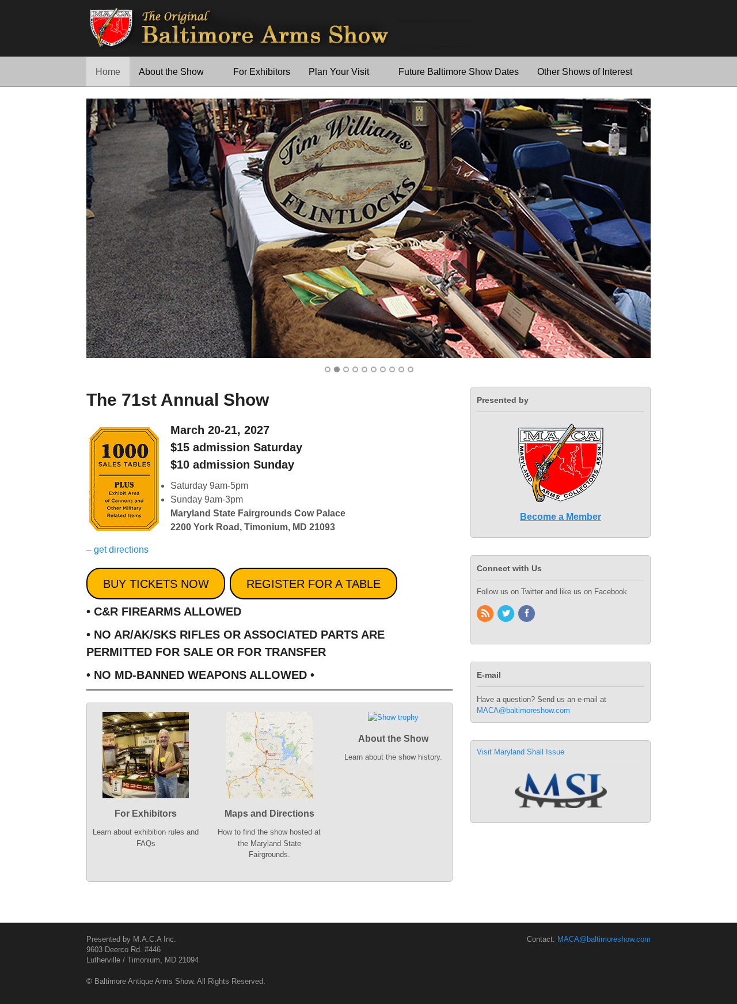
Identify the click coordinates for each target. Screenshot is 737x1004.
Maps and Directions (269, 813)
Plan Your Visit (339, 72)
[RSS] (486, 614)
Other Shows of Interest (584, 72)
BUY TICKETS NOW (156, 584)
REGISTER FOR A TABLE (313, 584)
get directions (121, 549)
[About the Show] (393, 727)
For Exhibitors (261, 72)
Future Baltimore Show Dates (458, 72)
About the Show (171, 72)
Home (108, 72)
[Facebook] (527, 614)
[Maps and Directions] (269, 803)
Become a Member (560, 517)
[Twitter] (506, 614)
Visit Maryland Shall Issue (520, 752)
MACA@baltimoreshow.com (523, 710)
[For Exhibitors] (146, 803)
